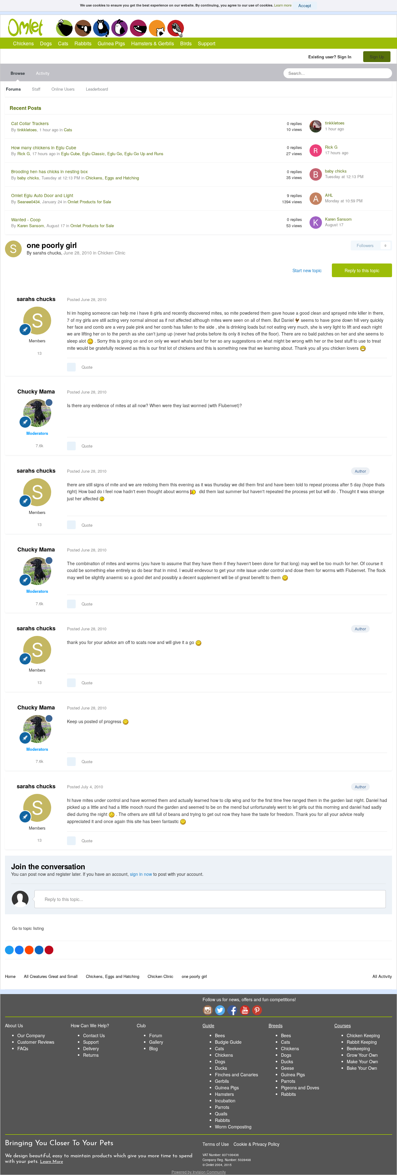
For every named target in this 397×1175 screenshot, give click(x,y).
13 (39, 353)
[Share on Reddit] (29, 950)
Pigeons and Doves (300, 1087)
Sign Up (377, 57)
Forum (155, 1035)
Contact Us (94, 1035)
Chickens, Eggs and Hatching (112, 178)
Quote (87, 367)
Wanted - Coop (26, 219)
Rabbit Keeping (362, 1042)
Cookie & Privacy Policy (256, 1144)
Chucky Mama (36, 391)
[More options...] (381, 299)
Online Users (63, 89)
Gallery (156, 1042)
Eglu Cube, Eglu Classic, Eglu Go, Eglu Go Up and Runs (112, 153)
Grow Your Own (362, 1055)
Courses (342, 1025)
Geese (287, 1068)
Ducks (221, 1068)
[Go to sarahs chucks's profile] (13, 249)
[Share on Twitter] (9, 950)
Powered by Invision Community (199, 1171)
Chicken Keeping (363, 1035)
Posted (86, 299)
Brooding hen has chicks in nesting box (49, 171)
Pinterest (257, 1010)
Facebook (232, 1010)
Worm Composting (233, 1126)
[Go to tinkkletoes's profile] (316, 126)
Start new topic (307, 270)
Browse (18, 73)
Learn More (51, 1161)
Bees (220, 1035)
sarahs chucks (36, 299)
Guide (208, 1025)
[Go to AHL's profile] (316, 198)
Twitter (220, 1010)
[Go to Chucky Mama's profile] (37, 413)
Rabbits (119, 28)
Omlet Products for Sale (89, 202)
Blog (153, 1048)
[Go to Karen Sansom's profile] (316, 222)
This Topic (362, 73)
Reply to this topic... (63, 899)
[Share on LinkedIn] (39, 950)
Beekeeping (358, 1048)
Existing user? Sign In (331, 57)
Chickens (64, 28)
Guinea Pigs (138, 28)
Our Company (31, 1035)
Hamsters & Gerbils (152, 43)
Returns (91, 1055)
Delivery (91, 1048)
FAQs (22, 1048)
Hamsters (224, 1094)
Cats (101, 28)
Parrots (222, 1107)
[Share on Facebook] (19, 950)
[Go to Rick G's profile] (316, 150)
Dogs (82, 28)
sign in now (141, 874)
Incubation (225, 1100)
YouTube (245, 1010)
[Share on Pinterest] (49, 950)
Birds (175, 28)
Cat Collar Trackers (30, 123)
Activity (43, 73)
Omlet (28, 27)
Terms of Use (216, 1144)
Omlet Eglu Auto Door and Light (42, 195)
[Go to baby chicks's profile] (316, 174)
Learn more (283, 4)
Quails (221, 1113)
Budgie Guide (228, 1042)
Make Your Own (362, 1061)
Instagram (207, 1010)
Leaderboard (97, 89)
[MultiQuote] (71, 367)
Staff (36, 89)
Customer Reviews (35, 1042)
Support (206, 43)
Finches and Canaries (236, 1074)
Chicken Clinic (111, 253)
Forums (13, 89)
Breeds (276, 1025)
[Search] (385, 73)
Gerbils (222, 1081)
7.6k (38, 445)
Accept (304, 5)
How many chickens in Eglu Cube (43, 147)
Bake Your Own (362, 1068)
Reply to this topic (362, 270)
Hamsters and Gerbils (157, 28)
